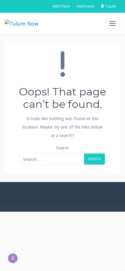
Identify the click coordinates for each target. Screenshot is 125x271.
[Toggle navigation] (112, 23)
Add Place (61, 6)
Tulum (110, 6)
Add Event (85, 6)
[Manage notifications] (12, 258)
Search (62, 148)
